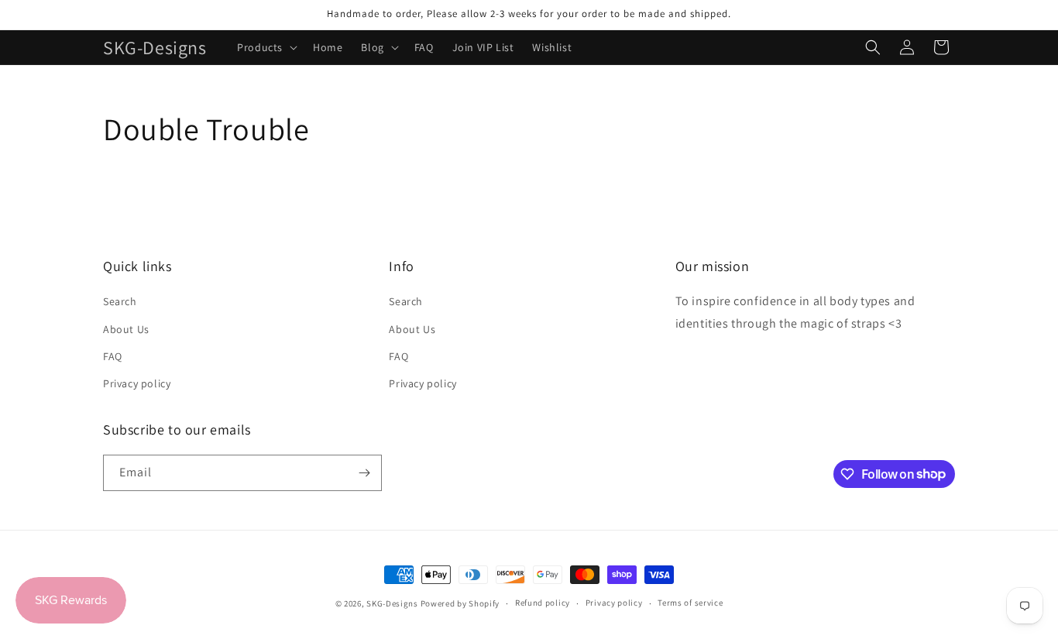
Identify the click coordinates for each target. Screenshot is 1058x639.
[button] (266, 47)
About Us (126, 329)
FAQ (112, 356)
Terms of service (690, 602)
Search (120, 301)
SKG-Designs (392, 603)
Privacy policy (136, 383)
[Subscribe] (364, 473)
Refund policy (542, 602)
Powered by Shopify (460, 603)
